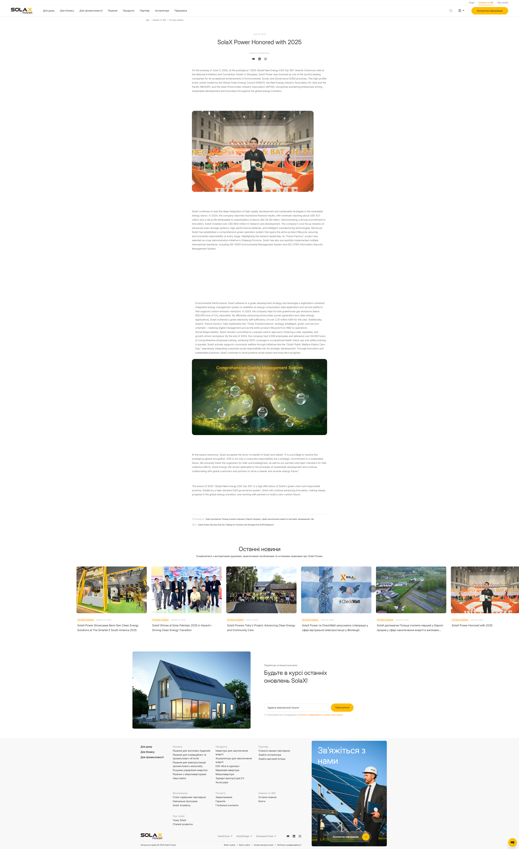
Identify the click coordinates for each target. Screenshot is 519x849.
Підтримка (180, 10)
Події (471, 2)
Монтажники (180, 793)
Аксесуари (222, 782)
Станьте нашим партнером (274, 750)
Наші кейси (179, 778)
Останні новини (176, 20)
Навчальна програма (185, 801)
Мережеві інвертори (227, 770)
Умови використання (263, 845)
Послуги (220, 793)
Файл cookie (229, 845)
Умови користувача (333, 715)
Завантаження (224, 797)
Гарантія (220, 801)
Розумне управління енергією (190, 770)
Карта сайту (244, 845)
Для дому (49, 10)
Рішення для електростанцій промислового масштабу (189, 764)
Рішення (112, 10)
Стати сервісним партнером (189, 797)
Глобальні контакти (227, 805)
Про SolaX (502, 2)
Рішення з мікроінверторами (189, 774)
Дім (147, 20)
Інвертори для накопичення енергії (232, 752)
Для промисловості (91, 10)
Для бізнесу (67, 10)
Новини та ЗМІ (485, 2)
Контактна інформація (490, 10)
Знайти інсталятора (269, 754)
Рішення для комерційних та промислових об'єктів (189, 756)
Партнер (145, 10)
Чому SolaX (179, 820)
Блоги (261, 801)
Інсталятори (162, 10)
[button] (145, 589)
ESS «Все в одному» (227, 766)
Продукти (128, 10)
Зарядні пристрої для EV (230, 778)
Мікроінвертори (225, 774)
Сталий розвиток (183, 824)
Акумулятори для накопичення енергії (234, 760)
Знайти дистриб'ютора (271, 758)
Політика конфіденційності (311, 715)
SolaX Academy (182, 805)
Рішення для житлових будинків (191, 750)
